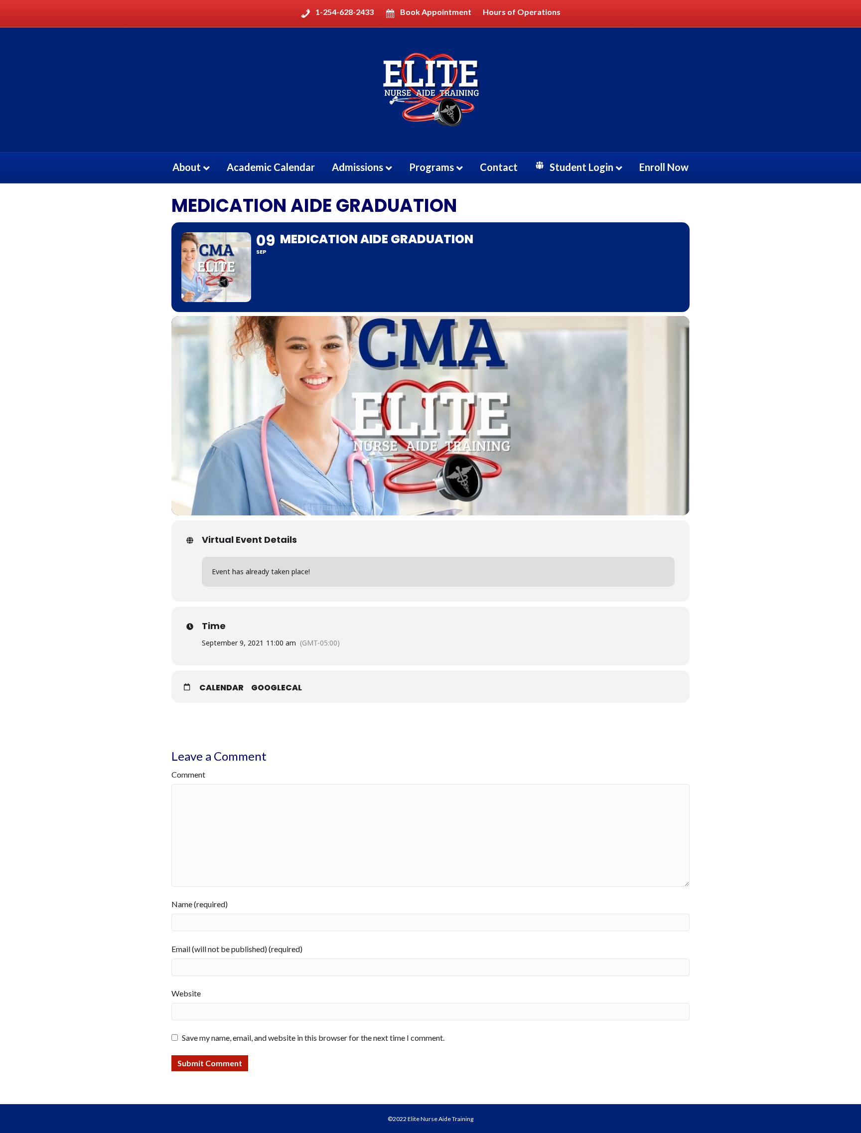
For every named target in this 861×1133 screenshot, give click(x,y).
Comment (188, 774)
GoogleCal (276, 688)
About (186, 167)
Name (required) (199, 904)
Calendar (221, 688)
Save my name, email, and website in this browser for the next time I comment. (313, 1037)
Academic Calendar (271, 167)
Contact (499, 167)
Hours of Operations (522, 11)
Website (186, 993)
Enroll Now (664, 167)
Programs (431, 167)
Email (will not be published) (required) (236, 949)
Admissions (357, 167)
